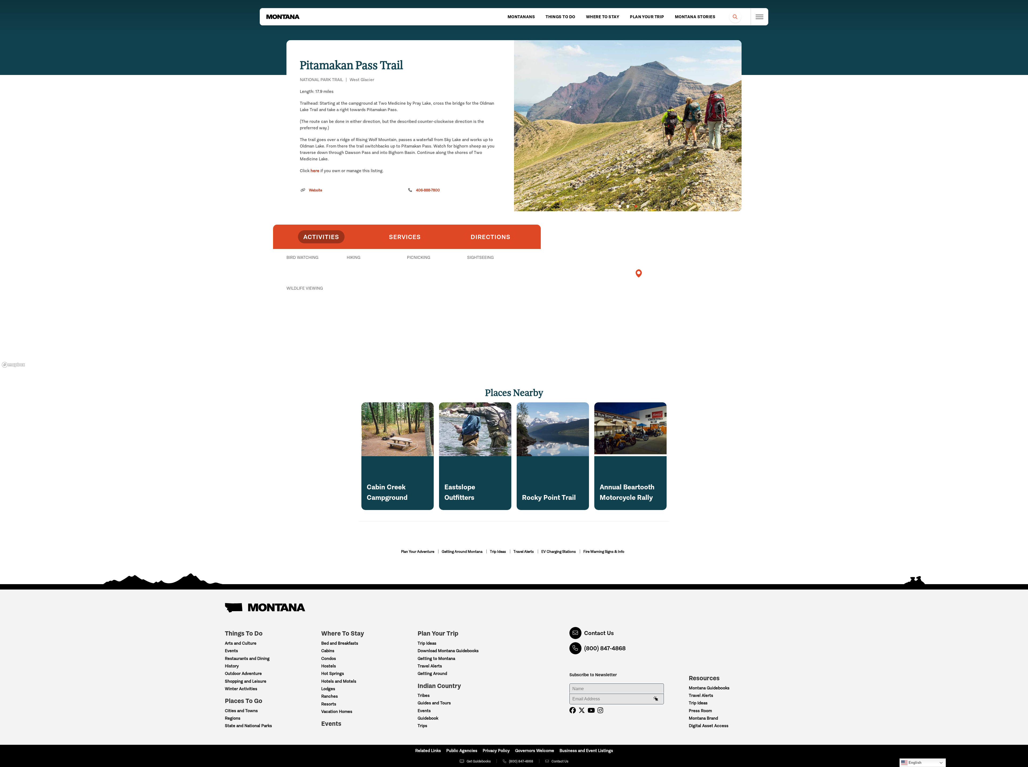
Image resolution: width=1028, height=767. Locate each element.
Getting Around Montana (462, 551)
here (315, 170)
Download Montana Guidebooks (448, 650)
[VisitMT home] (283, 16)
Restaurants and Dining (247, 658)
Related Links (428, 750)
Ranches (329, 696)
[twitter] (582, 710)
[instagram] (600, 710)
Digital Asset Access (708, 725)
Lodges (328, 688)
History (232, 665)
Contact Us (599, 633)
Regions (232, 718)
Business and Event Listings (586, 750)
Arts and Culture (240, 643)
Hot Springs (332, 673)
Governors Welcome (534, 750)
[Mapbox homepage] (13, 365)
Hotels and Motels (338, 681)
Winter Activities (241, 688)
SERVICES (405, 237)
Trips (422, 725)
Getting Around (432, 673)
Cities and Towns (241, 710)
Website (315, 190)
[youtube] (591, 710)
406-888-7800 (428, 190)
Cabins (327, 650)
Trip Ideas (498, 551)
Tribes (424, 695)
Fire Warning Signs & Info (603, 551)
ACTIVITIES (321, 237)
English (914, 763)
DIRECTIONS (491, 237)
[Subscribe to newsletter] (656, 699)
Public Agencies (461, 750)
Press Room (700, 710)
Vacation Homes (336, 711)
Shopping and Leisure (245, 681)
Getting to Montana (436, 658)
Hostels (328, 665)
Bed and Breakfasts (339, 643)
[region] (628, 125)
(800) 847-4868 (605, 648)
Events (231, 650)
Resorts (328, 703)
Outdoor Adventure (243, 673)
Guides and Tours (434, 702)
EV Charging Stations (559, 551)
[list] (406, 285)
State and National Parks (248, 725)
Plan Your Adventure (418, 551)
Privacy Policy (496, 750)
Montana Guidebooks (709, 687)
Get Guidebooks (479, 761)
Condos (328, 658)
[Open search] (735, 17)
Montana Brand (703, 718)
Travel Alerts (524, 551)
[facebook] (572, 710)
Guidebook (428, 718)
